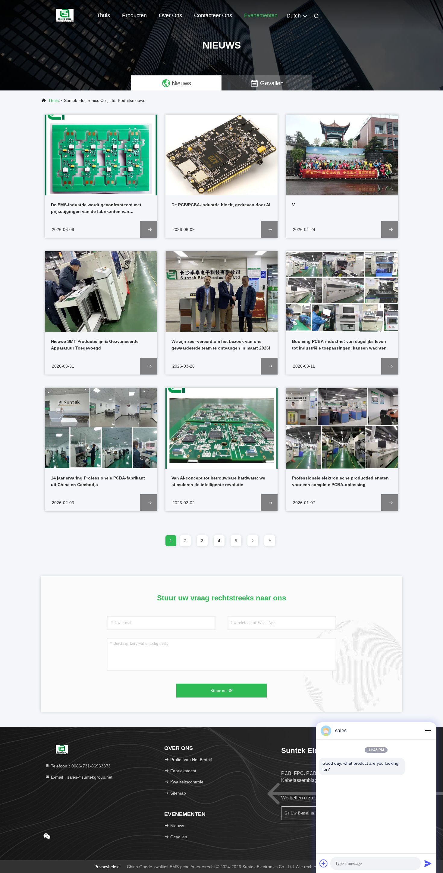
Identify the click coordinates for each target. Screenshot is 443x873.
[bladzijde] (252, 540)
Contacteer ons (213, 15)
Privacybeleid (107, 866)
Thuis (103, 15)
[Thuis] (65, 15)
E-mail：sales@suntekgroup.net (81, 777)
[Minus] (428, 730)
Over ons (170, 15)
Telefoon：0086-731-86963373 (80, 766)
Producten (134, 15)
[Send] (428, 863)
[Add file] (323, 863)
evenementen (261, 15)
